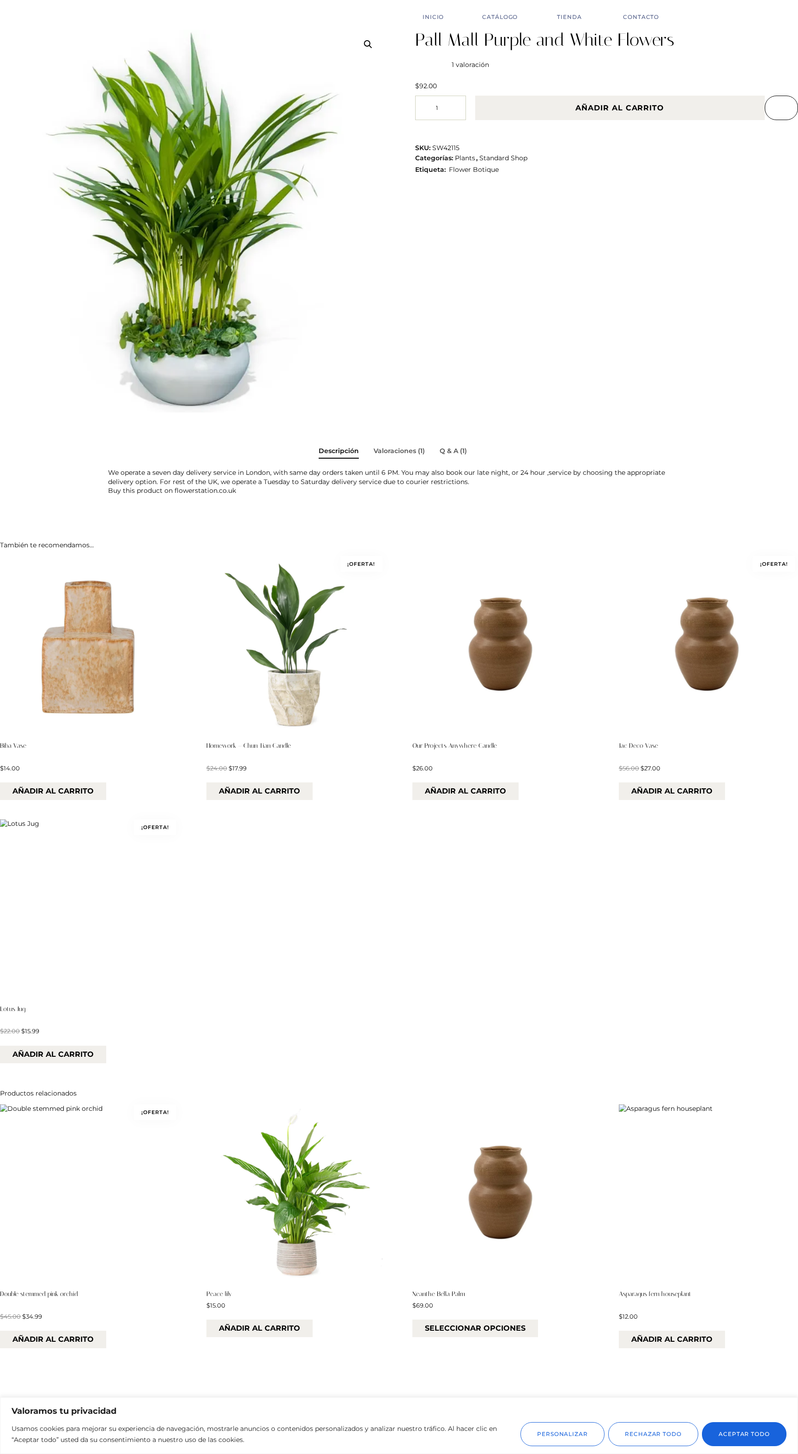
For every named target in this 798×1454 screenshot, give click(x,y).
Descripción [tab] (339, 451)
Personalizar (562, 1433)
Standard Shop (503, 158)
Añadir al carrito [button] (53, 791)
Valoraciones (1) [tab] (399, 451)
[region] (399, 1425)
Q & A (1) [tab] (453, 451)
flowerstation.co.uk (205, 490)
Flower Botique (474, 169)
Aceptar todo (744, 1433)
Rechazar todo (653, 1433)
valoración (470, 65)
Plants (465, 158)
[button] (368, 44)
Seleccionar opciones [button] (475, 1328)
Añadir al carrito (619, 107)
